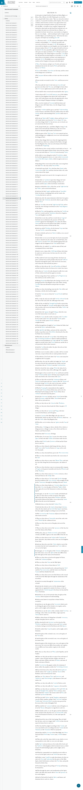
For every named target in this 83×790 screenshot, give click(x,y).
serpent (40, 241)
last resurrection (45, 570)
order (41, 419)
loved (37, 223)
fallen (54, 233)
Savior (43, 68)
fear (50, 87)
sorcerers (58, 676)
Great (38, 70)
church (53, 403)
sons (37, 215)
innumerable (60, 712)
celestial (57, 485)
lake (60, 289)
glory (66, 91)
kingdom (56, 697)
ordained (49, 365)
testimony (47, 200)
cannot (52, 734)
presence (52, 441)
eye (49, 122)
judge (49, 475)
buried (46, 383)
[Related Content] (77, 6)
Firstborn (61, 403)
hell (59, 565)
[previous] (22, 396)
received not (43, 513)
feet (63, 692)
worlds (64, 211)
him (43, 211)
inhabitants (53, 213)
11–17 (50, 42)
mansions (47, 729)
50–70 (54, 52)
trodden (38, 701)
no (40, 68)
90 (1, 409)
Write (55, 368)
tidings (56, 312)
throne (37, 614)
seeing (58, 766)
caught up (49, 672)
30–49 (41, 50)
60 (1, 399)
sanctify (38, 320)
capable (48, 757)
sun (42, 487)
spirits (53, 507)
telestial (58, 551)
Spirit (44, 118)
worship (38, 195)
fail (36, 82)
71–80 (62, 53)
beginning (46, 145)
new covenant (52, 480)
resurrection (39, 170)
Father (39, 188)
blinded (41, 520)
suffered (65, 259)
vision (66, 152)
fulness (56, 691)
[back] (2, 6)
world (59, 318)
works (62, 726)
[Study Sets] (72, 6)
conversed (53, 152)
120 (1, 419)
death (60, 294)
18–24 (54, 44)
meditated (47, 180)
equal (49, 629)
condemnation (61, 365)
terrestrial (52, 494)
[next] (81, 396)
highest (61, 487)
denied (43, 280)
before (64, 307)
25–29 (49, 48)
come (40, 448)
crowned (49, 706)
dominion (38, 729)
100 (1, 412)
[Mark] (32, 20)
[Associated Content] (70, 13)
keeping (44, 388)
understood (50, 759)
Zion (61, 460)
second (57, 294)
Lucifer (42, 230)
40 (1, 393)
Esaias (58, 660)
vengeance (56, 686)
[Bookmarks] (74, 6)
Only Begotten (63, 206)
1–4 (36, 40)
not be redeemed (60, 299)
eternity (52, 103)
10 (1, 383)
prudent (58, 113)
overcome (44, 396)
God (55, 66)
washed (38, 390)
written (56, 474)
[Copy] (32, 23)
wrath (55, 683)
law (60, 504)
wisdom (44, 110)
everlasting (41, 338)
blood (65, 482)
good (61, 168)
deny (49, 562)
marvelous (51, 70)
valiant (53, 537)
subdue (51, 438)
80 (1, 406)
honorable (52, 518)
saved (55, 325)
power (66, 118)
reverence (64, 617)
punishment (47, 338)
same (56, 80)
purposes (41, 75)
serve (39, 89)
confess (58, 721)
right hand (64, 186)
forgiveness (63, 276)
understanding (64, 110)
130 (1, 422)
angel (63, 218)
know (61, 624)
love (58, 761)
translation (60, 155)
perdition (58, 266)
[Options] (80, 6)
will (62, 120)
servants (49, 732)
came (43, 317)
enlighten (52, 118)
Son (56, 222)
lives (41, 202)
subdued (47, 692)
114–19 (42, 59)
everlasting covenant (62, 667)
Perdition (48, 228)
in (64, 127)
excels (65, 611)
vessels (45, 271)
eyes (55, 133)
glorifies (42, 330)
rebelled (38, 222)
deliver (47, 697)
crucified (38, 284)
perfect (60, 478)
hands (55, 392)
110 (1, 415)
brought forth (53, 303)
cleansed (45, 390)
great (41, 744)
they (50, 168)
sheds (56, 398)
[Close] (32, 17)
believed (38, 381)
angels (48, 191)
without (57, 504)
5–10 (47, 40)
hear (42, 165)
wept (61, 228)
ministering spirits (49, 590)
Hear (38, 64)
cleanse (52, 320)
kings (57, 411)
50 (1, 396)
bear (48, 318)
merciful (60, 85)
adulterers (38, 678)
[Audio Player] (78, 785)
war (50, 246)
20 (1, 386)
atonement (42, 482)
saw (42, 204)
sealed (58, 396)
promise (42, 398)
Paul (54, 652)
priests (51, 411)
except (51, 337)
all (66, 406)
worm (53, 342)
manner (65, 381)
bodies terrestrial (52, 533)
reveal (48, 94)
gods (57, 422)
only (43, 294)
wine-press (45, 701)
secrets (55, 120)
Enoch (60, 417)
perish (37, 113)
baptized (55, 381)
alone (50, 701)
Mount (57, 460)
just (47, 170)
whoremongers (48, 678)
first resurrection (63, 453)
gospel (47, 312)
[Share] (32, 25)
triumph (51, 305)
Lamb (37, 572)
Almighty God (44, 691)
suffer (63, 689)
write (60, 546)
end (43, 347)
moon (65, 499)
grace (64, 626)
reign (54, 340)
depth (63, 361)
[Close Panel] (19, 6)
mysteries (54, 94)
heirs (37, 592)
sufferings (54, 251)
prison (65, 507)
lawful (55, 754)
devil (49, 241)
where (66, 732)
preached (52, 509)
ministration (57, 581)
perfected (43, 694)
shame (37, 286)
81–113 (63, 55)
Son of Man (56, 165)
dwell (44, 441)
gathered (64, 670)
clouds (47, 448)
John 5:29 (56, 37)
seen (42, 759)
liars (52, 676)
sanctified (63, 191)
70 (1, 402)
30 (1, 389)
